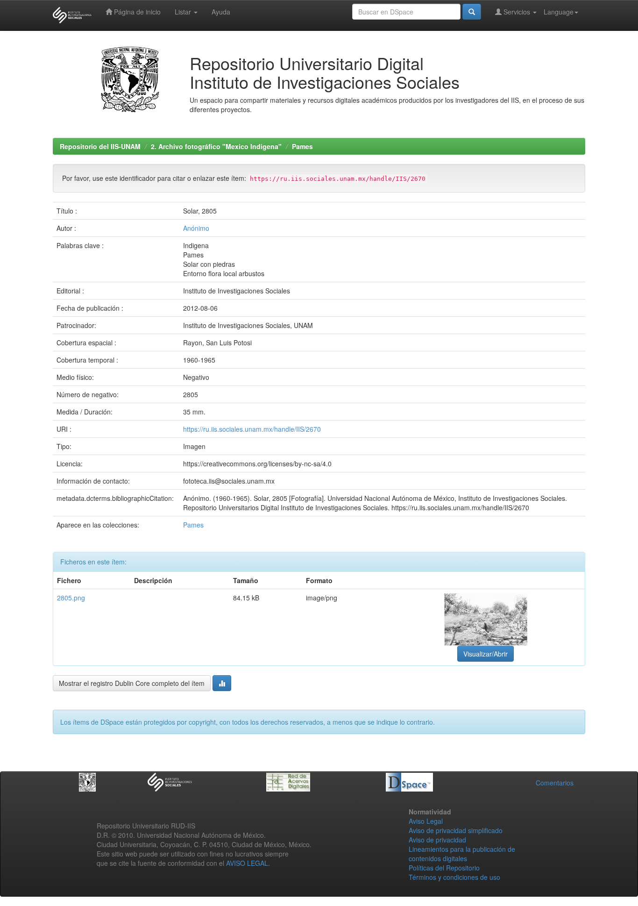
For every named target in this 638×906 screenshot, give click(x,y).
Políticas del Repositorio (444, 867)
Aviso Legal (426, 821)
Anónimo (196, 228)
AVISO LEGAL (247, 863)
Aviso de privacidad (437, 839)
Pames (302, 146)
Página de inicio (136, 11)
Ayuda (221, 11)
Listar (184, 11)
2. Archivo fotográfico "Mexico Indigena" (216, 146)
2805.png (71, 597)
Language (559, 11)
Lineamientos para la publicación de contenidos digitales (462, 853)
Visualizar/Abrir (485, 653)
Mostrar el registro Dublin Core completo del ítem (132, 683)
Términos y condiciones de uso (454, 877)
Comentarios (555, 782)
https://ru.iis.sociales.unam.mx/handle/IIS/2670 (252, 429)
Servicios (517, 11)
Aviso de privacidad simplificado (456, 830)
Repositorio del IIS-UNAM (100, 146)
